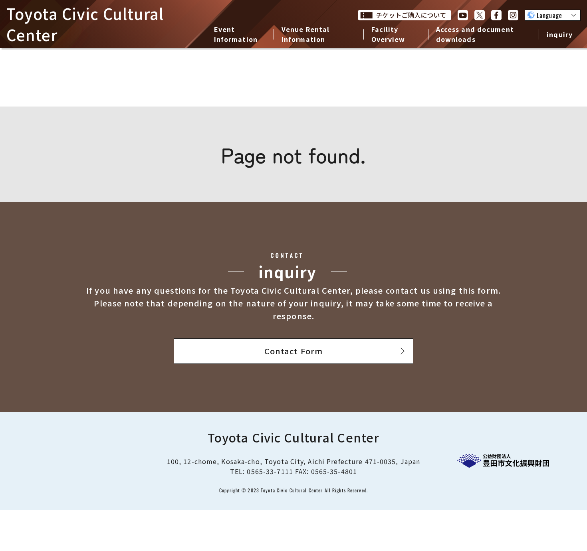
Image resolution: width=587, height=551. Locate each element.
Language (549, 15)
